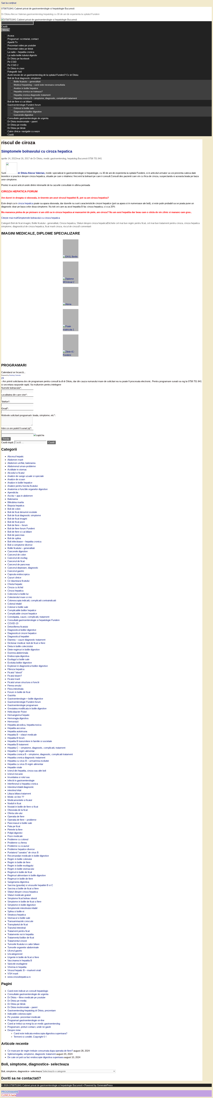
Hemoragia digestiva (17, 718)
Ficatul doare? (14, 675)
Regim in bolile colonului (19, 859)
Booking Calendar (15, 375)
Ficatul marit (13, 679)
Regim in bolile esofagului (20, 865)
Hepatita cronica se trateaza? (28, 91)
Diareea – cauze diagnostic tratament (26, 639)
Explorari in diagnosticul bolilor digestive (27, 666)
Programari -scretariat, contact (23, 39)
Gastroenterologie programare (22, 705)
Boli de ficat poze (16, 522)
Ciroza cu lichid (15, 587)
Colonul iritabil (14, 603)
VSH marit (12, 973)
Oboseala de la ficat (17, 810)
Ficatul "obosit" (14, 672)
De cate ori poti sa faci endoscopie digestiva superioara (35, 1057)
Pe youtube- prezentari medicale (23, 1017)
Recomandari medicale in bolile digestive (28, 855)
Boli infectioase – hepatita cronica (24, 541)
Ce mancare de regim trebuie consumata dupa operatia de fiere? (40, 1050)
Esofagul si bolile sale (18, 659)
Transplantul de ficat (17, 924)
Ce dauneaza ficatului (18, 580)
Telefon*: (5, 401)
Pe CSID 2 (12, 65)
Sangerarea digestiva (18, 882)
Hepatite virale (14, 767)
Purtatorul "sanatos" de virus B (23, 852)
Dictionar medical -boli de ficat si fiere (26, 643)
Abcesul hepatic (15, 456)
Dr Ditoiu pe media (16, 124)
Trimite (5, 438)
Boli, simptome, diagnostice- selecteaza (21, 1071)
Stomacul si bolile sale (18, 918)
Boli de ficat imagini (20, 223)
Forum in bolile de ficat (18, 692)
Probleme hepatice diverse (21, 849)
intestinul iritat (14, 790)
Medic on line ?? (15, 796)
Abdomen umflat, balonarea (21, 463)
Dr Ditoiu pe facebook (18, 58)
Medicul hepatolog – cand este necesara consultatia (39, 85)
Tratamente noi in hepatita (20, 934)
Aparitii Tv (12, 42)
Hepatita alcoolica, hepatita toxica (24, 724)
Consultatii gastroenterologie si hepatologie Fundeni (33, 620)
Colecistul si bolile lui (17, 594)
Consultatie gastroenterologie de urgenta (27, 118)
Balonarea (12, 499)
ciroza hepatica (25, 203)
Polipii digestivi (14, 832)
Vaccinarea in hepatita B (19, 960)
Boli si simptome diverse (19, 544)
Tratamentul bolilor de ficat (20, 937)
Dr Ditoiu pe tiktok (16, 128)
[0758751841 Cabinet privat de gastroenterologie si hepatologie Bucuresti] (39, 19)
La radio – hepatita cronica (20, 52)
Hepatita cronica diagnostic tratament (32, 95)
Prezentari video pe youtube (21, 45)
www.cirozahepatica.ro (19, 976)
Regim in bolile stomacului (20, 868)
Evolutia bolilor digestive (19, 662)
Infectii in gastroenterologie (20, 780)
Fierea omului (14, 685)
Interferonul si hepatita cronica (22, 783)
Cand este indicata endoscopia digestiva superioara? (40, 1033)
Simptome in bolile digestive (21, 904)
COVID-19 (12, 623)
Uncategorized (14, 954)
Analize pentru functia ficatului (22, 486)
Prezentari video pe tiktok (20, 48)
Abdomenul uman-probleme (21, 466)
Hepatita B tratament (17, 744)
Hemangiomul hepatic (18, 715)
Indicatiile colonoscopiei (19, 1013)
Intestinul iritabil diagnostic (20, 787)
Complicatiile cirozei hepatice (22, 613)
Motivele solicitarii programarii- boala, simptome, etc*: (28, 415)
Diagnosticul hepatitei (18, 636)
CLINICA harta (8, 1095)
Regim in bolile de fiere (18, 862)
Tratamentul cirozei (17, 940)
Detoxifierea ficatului (17, 626)
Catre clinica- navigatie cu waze (23, 131)
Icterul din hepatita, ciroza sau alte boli (26, 770)
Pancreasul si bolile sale (19, 823)
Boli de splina (14, 538)
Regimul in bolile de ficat (19, 872)
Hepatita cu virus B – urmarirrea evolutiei (28, 760)
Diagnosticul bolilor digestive (28, 111)
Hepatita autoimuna (17, 731)
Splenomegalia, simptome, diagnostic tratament (31, 1054)
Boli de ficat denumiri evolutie (22, 512)
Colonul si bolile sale (24, 108)
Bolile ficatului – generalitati (27, 81)
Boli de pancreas (15, 535)
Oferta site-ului (14, 813)
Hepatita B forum (16, 738)
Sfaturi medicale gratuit (19, 895)
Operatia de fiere (15, 816)
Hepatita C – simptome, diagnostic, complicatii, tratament (36, 747)
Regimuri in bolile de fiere (20, 878)
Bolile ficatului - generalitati (45, 223)
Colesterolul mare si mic (19, 597)
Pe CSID (12, 61)
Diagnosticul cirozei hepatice (21, 633)
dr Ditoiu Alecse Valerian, (31, 173)
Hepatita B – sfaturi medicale (22, 734)
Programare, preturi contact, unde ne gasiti (29, 1027)
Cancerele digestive (23, 115)
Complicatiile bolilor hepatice (21, 610)
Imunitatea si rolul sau (18, 777)
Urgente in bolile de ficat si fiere (23, 957)
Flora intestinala (15, 688)
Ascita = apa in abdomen (20, 495)
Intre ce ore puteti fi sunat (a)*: (16, 428)
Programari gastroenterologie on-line (25, 1020)
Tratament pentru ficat (18, 931)
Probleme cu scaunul (18, 846)
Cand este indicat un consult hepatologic (27, 991)
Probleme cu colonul (17, 839)
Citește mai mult (30, 217)
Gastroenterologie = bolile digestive (25, 698)
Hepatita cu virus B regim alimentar (25, 764)
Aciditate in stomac (17, 469)
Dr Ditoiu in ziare (15, 68)
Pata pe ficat (13, 826)
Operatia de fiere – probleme (21, 819)
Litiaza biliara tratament (19, 793)
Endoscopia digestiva (18, 656)
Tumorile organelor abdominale (23, 947)
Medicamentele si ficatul (19, 800)
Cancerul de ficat (16, 561)
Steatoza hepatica (16, 914)
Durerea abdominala (17, 652)
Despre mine (14, 1030)
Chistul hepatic (14, 584)
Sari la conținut (8, 3)
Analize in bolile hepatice (26, 88)
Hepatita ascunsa (16, 728)
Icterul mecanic (15, 774)
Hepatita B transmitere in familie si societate (29, 741)
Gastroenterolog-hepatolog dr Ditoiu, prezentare (31, 1010)
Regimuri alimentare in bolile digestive (26, 875)
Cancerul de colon (16, 554)
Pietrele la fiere (14, 829)
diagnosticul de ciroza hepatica (28, 226)
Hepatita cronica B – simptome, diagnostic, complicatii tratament (45, 98)
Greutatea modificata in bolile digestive (26, 708)
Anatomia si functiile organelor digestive (27, 489)
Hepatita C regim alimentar (21, 751)
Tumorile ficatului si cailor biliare (23, 944)
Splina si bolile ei (15, 911)
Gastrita (11, 695)
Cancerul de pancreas (18, 564)
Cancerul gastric (15, 571)
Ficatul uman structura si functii (23, 682)
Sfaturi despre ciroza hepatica (22, 891)
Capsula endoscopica (18, 574)
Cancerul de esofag (17, 558)
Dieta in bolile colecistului (20, 646)
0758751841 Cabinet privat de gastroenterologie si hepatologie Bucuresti (37, 8)
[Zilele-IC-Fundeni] (70, 345)
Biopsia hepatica (15, 505)
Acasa (10, 35)
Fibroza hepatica (15, 669)
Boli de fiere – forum (17, 525)
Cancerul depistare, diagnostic (22, 567)
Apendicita (12, 492)
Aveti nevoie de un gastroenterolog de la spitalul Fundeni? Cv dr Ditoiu (42, 75)
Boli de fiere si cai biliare (19, 101)
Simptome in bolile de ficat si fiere (24, 901)
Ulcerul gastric (14, 950)
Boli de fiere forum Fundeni (21, 528)
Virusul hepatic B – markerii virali (24, 970)
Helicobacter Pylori (17, 711)
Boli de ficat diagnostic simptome (24, 78)
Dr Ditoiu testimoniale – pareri (22, 121)
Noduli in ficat (14, 803)
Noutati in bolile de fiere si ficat (22, 806)
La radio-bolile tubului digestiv (22, 55)
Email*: (5, 408)
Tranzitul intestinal (16, 927)
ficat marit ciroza (53, 226)
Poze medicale (15, 836)
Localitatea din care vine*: (14, 394)
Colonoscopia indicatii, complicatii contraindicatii (31, 600)
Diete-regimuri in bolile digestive (23, 649)
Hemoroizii (12, 721)
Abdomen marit (15, 459)
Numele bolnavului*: (11, 388)
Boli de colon (13, 508)
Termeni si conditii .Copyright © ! (30, 1036)
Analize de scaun (16, 479)
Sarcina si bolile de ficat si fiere (23, 888)
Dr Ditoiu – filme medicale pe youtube (26, 997)
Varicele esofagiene (17, 963)
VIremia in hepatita (16, 967)
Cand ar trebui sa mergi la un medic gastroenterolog (33, 1023)
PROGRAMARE (9, 1092)
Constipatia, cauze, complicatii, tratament (28, 616)
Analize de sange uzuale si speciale (25, 476)
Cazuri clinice (14, 577)
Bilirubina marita (15, 502)
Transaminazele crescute (20, 921)
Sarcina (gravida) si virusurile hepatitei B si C (30, 885)
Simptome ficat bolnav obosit (22, 898)
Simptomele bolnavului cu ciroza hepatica (36, 151)
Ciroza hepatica (15, 590)
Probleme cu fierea (17, 842)
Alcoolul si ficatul (15, 472)
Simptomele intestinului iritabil (22, 908)
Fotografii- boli (14, 71)
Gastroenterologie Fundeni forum (24, 104)
